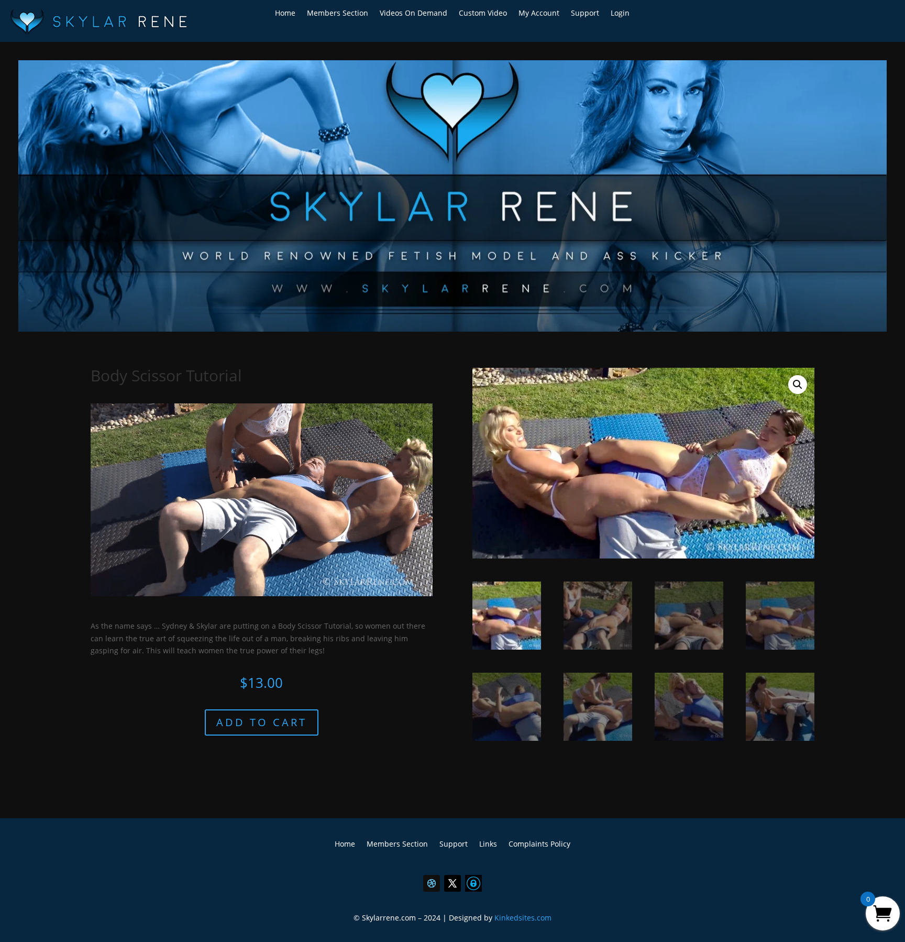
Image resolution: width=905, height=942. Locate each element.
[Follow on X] (452, 883)
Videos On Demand (413, 13)
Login (620, 13)
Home (285, 13)
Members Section (337, 13)
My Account (538, 13)
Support (585, 13)
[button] (797, 384)
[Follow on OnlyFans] (473, 883)
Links (488, 844)
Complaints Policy (539, 844)
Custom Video (483, 13)
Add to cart (261, 722)
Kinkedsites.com (522, 918)
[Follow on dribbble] (431, 883)
